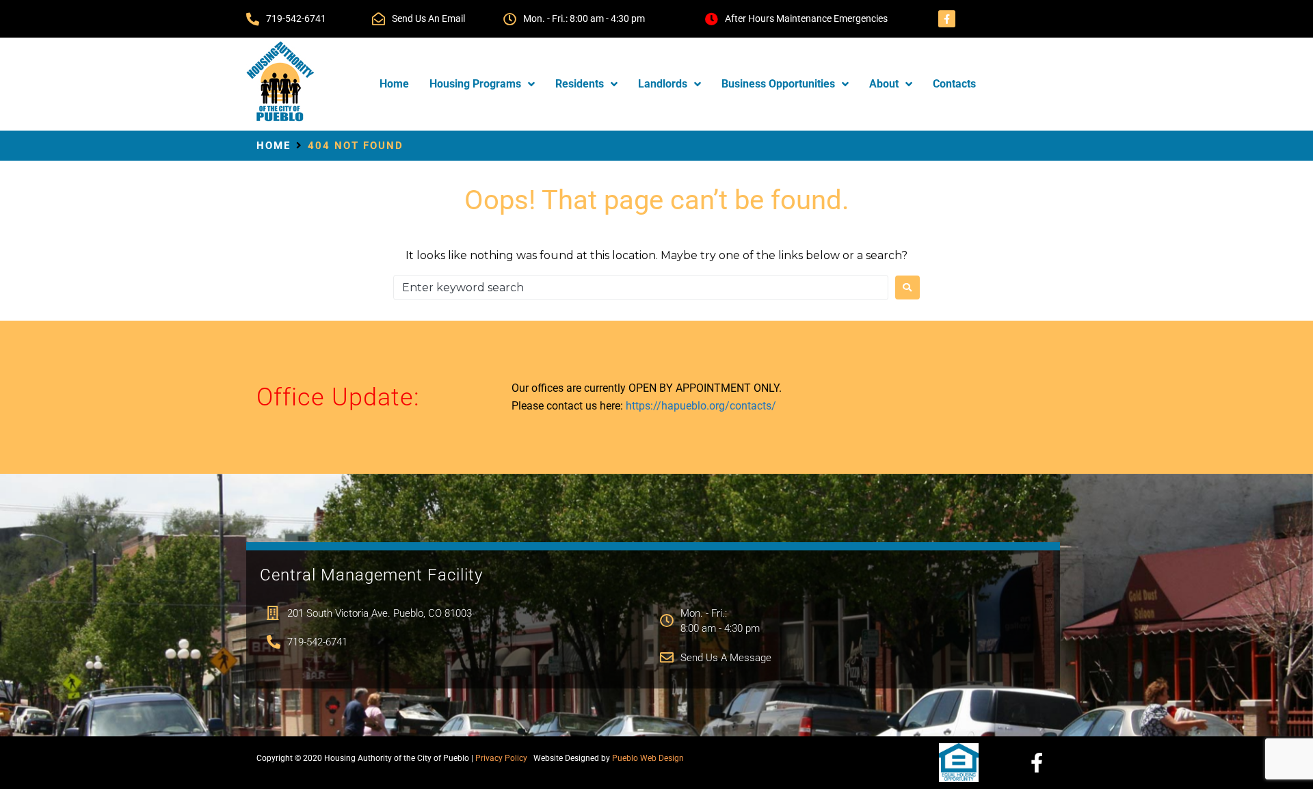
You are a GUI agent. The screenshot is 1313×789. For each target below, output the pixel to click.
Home (273, 145)
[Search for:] (640, 287)
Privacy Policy (501, 758)
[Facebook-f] (946, 18)
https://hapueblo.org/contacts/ (701, 405)
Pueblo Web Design (648, 758)
